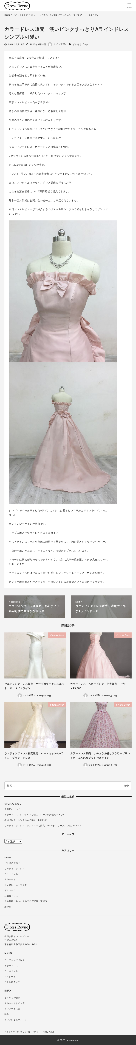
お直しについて (12, 981)
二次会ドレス (11, 895)
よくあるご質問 (12, 997)
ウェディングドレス (14, 868)
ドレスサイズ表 (12, 1008)
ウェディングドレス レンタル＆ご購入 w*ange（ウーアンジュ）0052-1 (42, 825)
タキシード (10, 879)
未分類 (7, 906)
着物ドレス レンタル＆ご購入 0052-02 (25, 820)
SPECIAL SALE (12, 803)
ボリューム (10, 890)
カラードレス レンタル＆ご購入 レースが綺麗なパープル (34, 814)
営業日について (12, 809)
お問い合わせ (49, 1031)
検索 (126, 785)
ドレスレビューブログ (15, 884)
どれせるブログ (80, 44)
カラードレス (11, 873)
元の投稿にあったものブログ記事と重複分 (25, 901)
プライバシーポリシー (30, 1031)
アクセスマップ (11, 1031)
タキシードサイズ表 (14, 1003)
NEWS (8, 857)
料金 (6, 1014)
